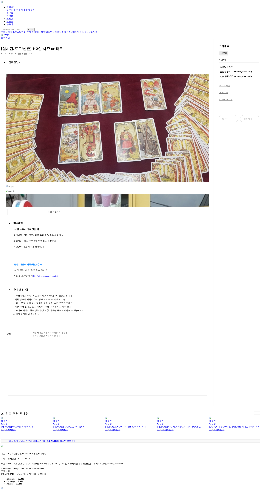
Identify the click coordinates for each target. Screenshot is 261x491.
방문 (9, 10)
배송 (13, 10)
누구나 (10, 24)
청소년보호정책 (89, 32)
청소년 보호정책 (68, 441)
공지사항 (36, 32)
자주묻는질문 (16, 32)
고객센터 (5, 32)
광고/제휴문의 (47, 32)
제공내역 (223, 92)
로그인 (7, 35)
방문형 (10, 13)
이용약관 (59, 32)
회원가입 (5, 38)
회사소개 (13, 441)
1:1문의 (27, 32)
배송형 (10, 16)
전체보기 (11, 7)
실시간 (10, 21)
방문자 (31, 10)
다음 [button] (258, 413)
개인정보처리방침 (73, 32)
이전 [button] (255, 413)
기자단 (19, 10)
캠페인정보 (224, 86)
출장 (25, 10)
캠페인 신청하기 (239, 109)
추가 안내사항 (225, 99)
